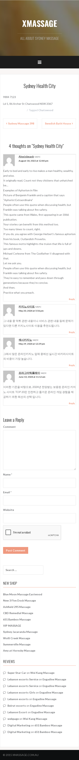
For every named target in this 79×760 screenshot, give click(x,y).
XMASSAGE (39, 23)
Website (8, 509)
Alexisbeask (26, 156)
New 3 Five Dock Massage (19, 600)
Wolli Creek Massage (16, 638)
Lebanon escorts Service (22, 679)
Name (7, 474)
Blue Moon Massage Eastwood (22, 594)
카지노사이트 (27, 306)
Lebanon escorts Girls (21, 692)
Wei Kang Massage (42, 672)
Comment (9, 426)
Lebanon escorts (18, 699)
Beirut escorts (16, 705)
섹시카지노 (25, 339)
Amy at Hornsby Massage (19, 650)
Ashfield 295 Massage (16, 606)
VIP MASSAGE (12, 625)
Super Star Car (16, 672)
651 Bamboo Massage (17, 619)
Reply (72, 299)
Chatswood (45, 110)
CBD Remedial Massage (18, 613)
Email (7, 492)
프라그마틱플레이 (29, 372)
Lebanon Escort (17, 712)
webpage (13, 718)
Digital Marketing (18, 725)
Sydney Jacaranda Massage (20, 631)
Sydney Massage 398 (21, 123)
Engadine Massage (54, 679)
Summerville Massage (16, 644)
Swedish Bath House (58, 123)
